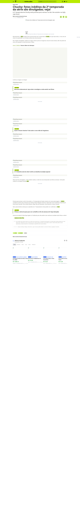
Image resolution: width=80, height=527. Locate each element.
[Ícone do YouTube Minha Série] (64, 1)
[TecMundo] (15, 1)
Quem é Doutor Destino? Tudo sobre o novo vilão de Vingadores (31, 130)
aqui (28, 181)
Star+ (58, 206)
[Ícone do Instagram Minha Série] (62, 1)
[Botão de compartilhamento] (61, 17)
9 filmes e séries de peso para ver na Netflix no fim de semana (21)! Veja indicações (36, 212)
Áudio (29, 244)
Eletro (23, 244)
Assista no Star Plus (19, 218)
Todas (14, 244)
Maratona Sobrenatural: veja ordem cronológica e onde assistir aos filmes (34, 89)
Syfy (26, 33)
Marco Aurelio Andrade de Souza (20, 16)
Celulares (18, 244)
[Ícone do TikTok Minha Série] (66, 1)
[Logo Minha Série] (28, 1)
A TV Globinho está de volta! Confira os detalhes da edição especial (32, 172)
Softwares (33, 244)
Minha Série (15, 4)
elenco (62, 201)
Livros (26, 244)
